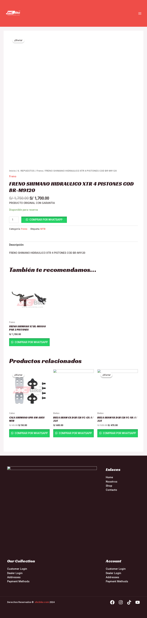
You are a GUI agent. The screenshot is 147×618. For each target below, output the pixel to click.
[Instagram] (120, 602)
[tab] (16, 245)
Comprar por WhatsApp (45, 219)
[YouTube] (137, 602)
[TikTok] (129, 602)
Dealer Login (15, 573)
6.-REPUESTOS (26, 170)
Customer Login (17, 568)
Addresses (13, 577)
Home (109, 477)
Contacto (111, 489)
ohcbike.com (42, 602)
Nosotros (111, 481)
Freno (40, 170)
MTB (42, 229)
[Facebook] (112, 602)
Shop (109, 485)
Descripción (16, 244)
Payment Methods (18, 581)
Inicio (12, 170)
